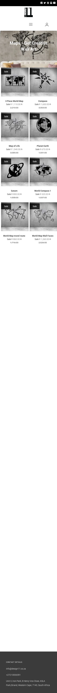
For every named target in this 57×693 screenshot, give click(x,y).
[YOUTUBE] (54, 3)
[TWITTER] (44, 3)
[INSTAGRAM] (50, 3)
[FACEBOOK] (41, 3)
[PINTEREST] (47, 3)
